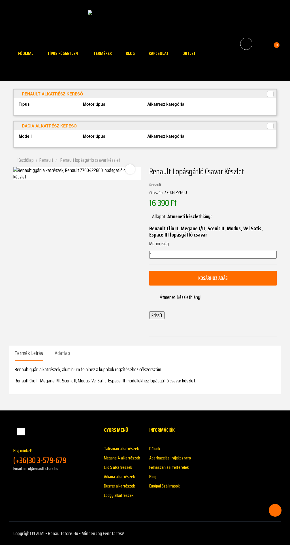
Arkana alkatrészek (119, 476)
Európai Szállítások (164, 485)
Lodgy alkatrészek (118, 495)
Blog (152, 476)
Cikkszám (156, 193)
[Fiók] (261, 44)
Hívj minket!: (39, 456)
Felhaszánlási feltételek (169, 467)
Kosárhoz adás (213, 278)
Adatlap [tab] (62, 352)
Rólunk (154, 448)
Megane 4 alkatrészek (122, 457)
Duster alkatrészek (119, 485)
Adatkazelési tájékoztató (170, 457)
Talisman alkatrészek (121, 448)
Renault (155, 185)
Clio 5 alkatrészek (118, 467)
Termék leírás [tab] (29, 352)
